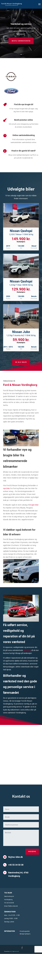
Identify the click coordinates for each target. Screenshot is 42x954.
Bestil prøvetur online (23, 120)
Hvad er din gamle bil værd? (23, 151)
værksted (26, 650)
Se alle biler (21, 362)
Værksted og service (21, 24)
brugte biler (34, 505)
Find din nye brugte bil (23, 104)
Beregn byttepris (25, 934)
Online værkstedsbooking (23, 135)
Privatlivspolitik (25, 931)
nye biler (6, 488)
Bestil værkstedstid (21, 41)
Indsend (32, 851)
